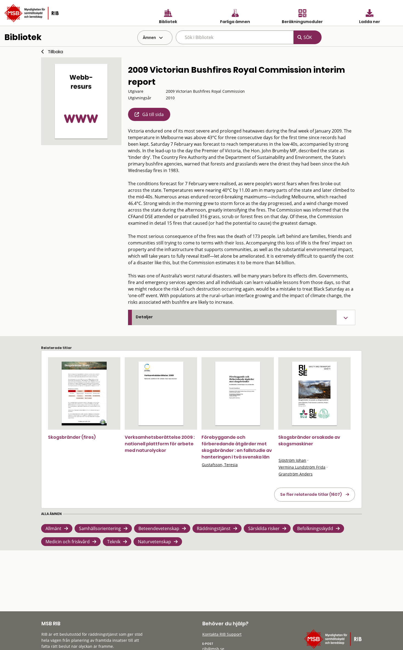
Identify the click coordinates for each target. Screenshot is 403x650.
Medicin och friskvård (68, 542)
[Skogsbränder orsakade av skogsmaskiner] (314, 393)
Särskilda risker (264, 528)
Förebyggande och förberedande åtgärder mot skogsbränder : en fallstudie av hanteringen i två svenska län (237, 447)
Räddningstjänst (214, 528)
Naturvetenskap (154, 542)
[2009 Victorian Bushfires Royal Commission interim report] (81, 101)
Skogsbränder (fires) (72, 437)
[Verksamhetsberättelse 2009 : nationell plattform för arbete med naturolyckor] (160, 393)
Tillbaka (55, 52)
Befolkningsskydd (315, 528)
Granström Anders (296, 474)
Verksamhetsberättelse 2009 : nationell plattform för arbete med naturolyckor (160, 444)
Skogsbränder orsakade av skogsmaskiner (309, 440)
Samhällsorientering (100, 528)
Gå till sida (153, 114)
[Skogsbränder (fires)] (84, 393)
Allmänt (53, 528)
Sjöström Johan (292, 460)
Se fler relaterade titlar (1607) (311, 494)
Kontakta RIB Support (222, 634)
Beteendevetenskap (158, 528)
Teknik (113, 542)
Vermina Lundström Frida (302, 467)
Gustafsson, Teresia (220, 464)
